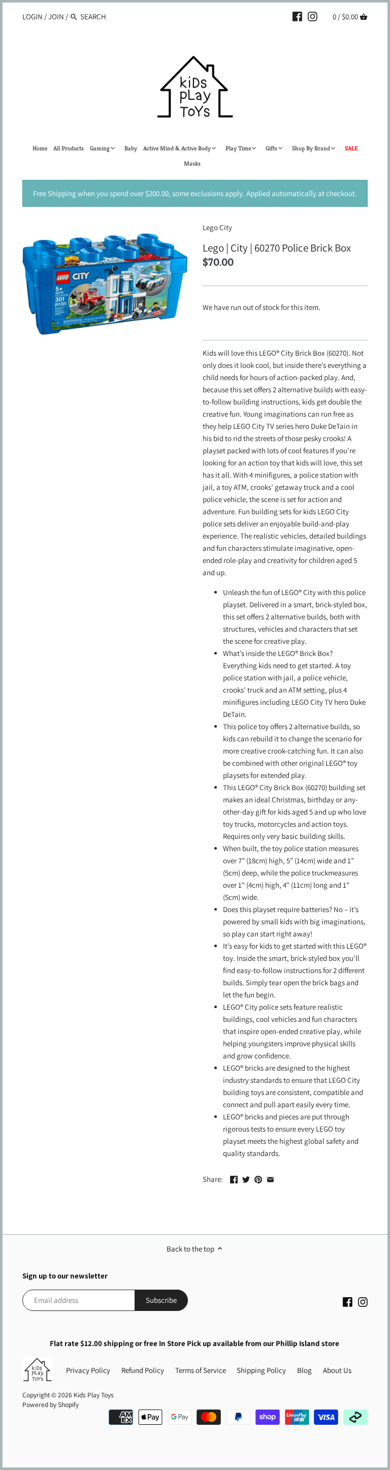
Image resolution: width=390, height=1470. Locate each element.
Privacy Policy (88, 1370)
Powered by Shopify (50, 1404)
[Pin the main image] (258, 1178)
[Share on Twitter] (246, 1178)
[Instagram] (312, 16)
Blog (304, 1370)
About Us (337, 1370)
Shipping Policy (261, 1370)
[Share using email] (270, 1178)
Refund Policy (142, 1370)
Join (56, 16)
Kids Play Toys (94, 1394)
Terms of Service (200, 1370)
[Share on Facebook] (234, 1178)
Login (32, 16)
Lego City (217, 227)
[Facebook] (297, 16)
